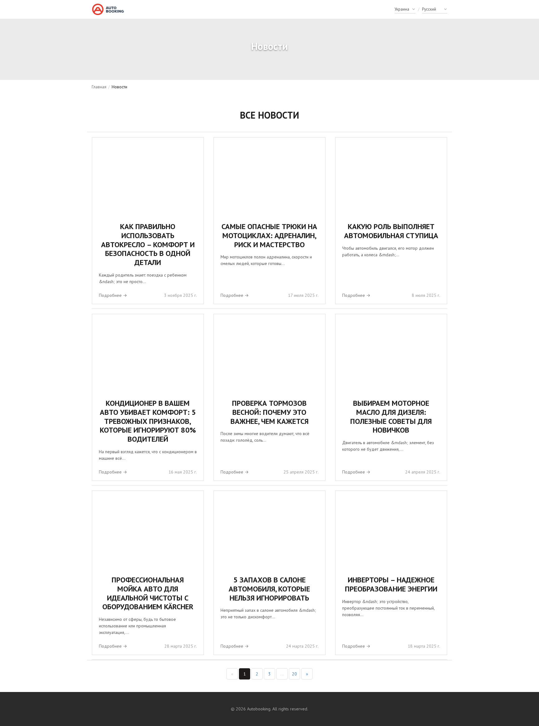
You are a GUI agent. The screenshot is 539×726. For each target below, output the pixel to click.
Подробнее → (113, 295)
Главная (99, 87)
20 (294, 674)
